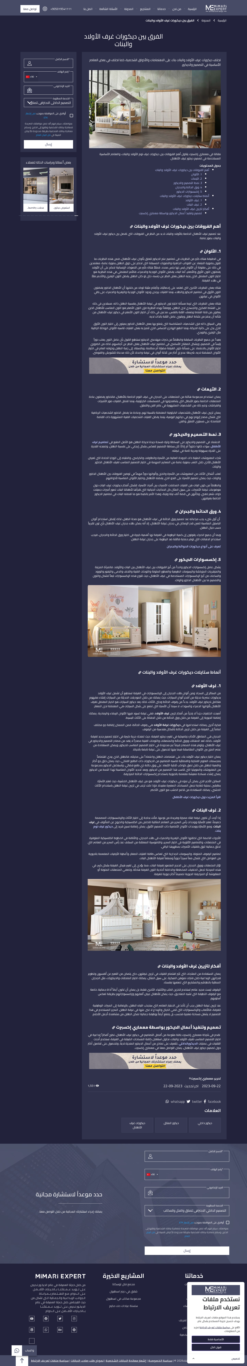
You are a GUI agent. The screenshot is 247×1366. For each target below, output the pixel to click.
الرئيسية (192, 9)
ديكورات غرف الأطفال (137, 1125)
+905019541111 (61, 9)
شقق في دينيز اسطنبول (123, 1291)
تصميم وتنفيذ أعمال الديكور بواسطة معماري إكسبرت (170, 213)
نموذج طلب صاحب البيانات (87, 1360)
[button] (45, 9)
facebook (214, 1101)
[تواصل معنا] (155, 1062)
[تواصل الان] (155, 367)
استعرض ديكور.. (61, 207)
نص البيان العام (43, 135)
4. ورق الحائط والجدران (188, 187)
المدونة (128, 9)
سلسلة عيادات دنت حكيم (123, 1305)
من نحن (176, 9)
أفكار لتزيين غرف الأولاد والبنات (191, 208)
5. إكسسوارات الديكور (189, 191)
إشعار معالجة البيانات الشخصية (126, 1360)
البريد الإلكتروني (62, 86)
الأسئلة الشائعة (108, 9)
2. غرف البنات (194, 204)
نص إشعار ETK (186, 1222)
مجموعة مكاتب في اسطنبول (123, 1298)
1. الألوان (196, 174)
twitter (197, 1101)
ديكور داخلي (205, 1123)
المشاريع (145, 9)
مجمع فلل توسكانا (123, 1284)
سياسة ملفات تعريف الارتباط (50, 1360)
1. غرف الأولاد (193, 200)
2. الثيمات (196, 178)
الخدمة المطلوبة (61, 98)
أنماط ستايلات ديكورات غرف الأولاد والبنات (184, 196)
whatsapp (178, 1101)
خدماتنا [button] (161, 9)
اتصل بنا (88, 9)
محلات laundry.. (35, 207)
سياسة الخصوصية (160, 1360)
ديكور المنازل (171, 1123)
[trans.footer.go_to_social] (32, 1318)
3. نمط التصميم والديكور (188, 183)
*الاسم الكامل (62, 59)
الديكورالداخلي (188, 1043)
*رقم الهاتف (63, 71)
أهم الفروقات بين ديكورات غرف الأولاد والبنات (182, 170)
